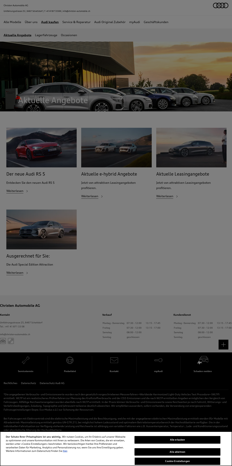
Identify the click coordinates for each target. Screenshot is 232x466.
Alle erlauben (177, 439)
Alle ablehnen (177, 451)
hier (65, 450)
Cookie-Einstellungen (177, 461)
